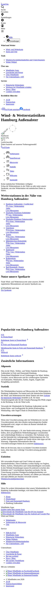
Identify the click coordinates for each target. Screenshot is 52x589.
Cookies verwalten (13, 92)
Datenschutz (10, 102)
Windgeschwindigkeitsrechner (12, 479)
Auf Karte (6, 147)
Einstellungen (14, 41)
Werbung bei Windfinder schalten (18, 87)
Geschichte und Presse (14, 72)
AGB (8, 100)
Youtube (35, 575)
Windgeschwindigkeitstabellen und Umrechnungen (25, 60)
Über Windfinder (12, 75)
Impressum (10, 104)
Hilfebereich (38, 444)
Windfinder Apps (12, 70)
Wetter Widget (11, 62)
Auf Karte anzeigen (12, 109)
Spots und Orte (11, 52)
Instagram (35, 573)
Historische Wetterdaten (15, 85)
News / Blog (10, 89)
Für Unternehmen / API (15, 77)
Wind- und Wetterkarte (14, 49)
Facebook (26, 109)
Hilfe (11, 37)
